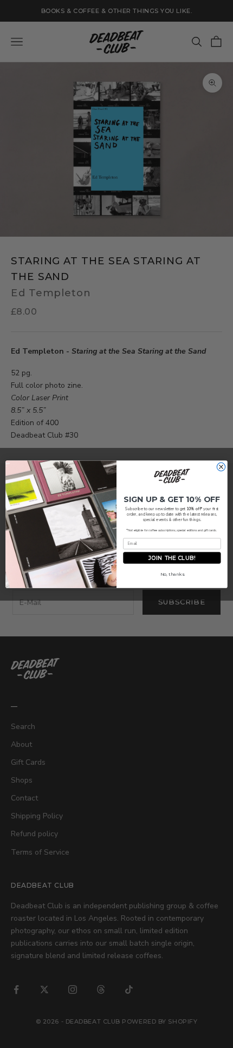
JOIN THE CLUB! (171, 557)
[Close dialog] (221, 467)
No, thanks (172, 574)
